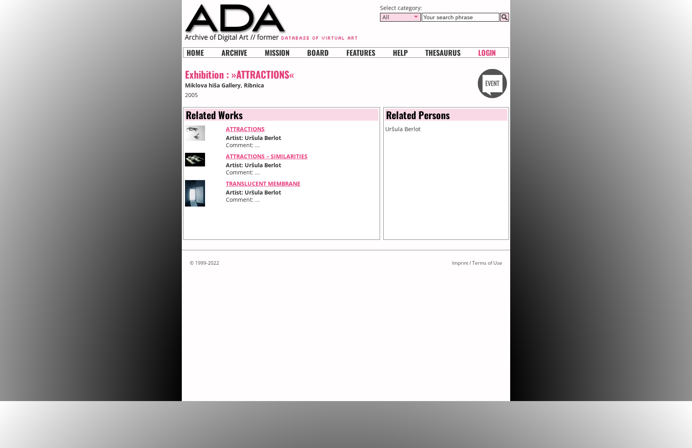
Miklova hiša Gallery (213, 85)
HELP (400, 52)
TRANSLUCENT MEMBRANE (263, 183)
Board (318, 52)
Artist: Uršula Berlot (253, 138)
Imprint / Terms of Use (477, 262)
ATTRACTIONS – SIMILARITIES (267, 156)
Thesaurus (443, 52)
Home (195, 52)
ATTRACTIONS (245, 129)
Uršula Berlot (402, 129)
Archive (234, 52)
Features (360, 52)
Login (487, 52)
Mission (277, 52)
